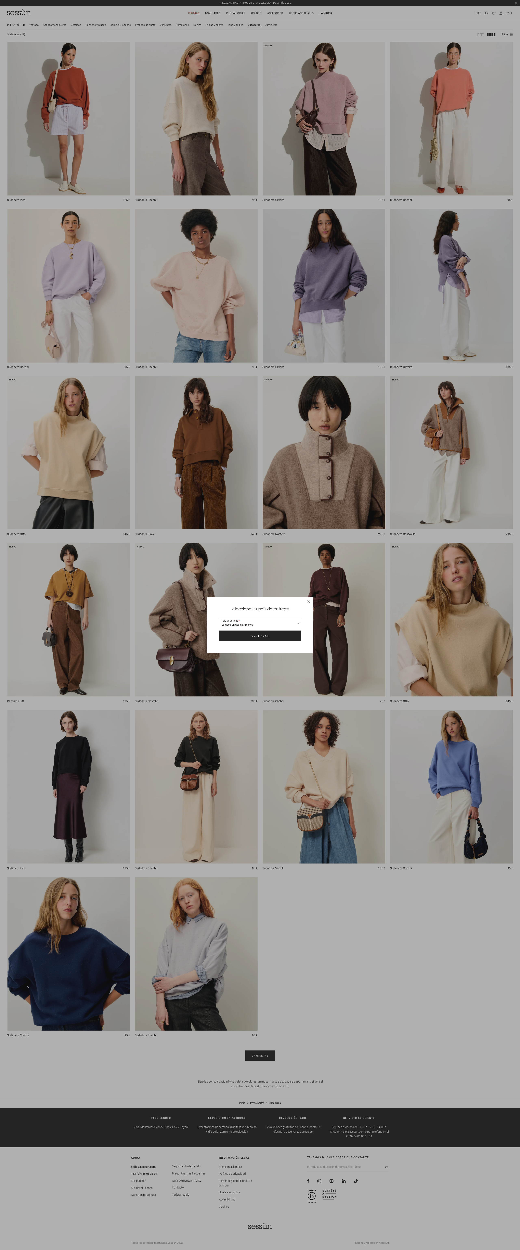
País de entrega (230, 621)
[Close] (308, 601)
